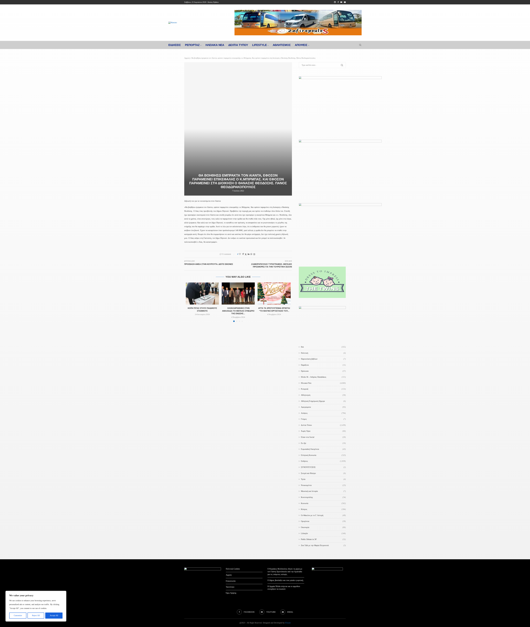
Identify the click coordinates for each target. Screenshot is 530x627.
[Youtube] (341, 2)
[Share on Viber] (254, 254)
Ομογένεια (323, 521)
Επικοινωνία (230, 581)
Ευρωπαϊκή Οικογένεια (323, 449)
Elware (288, 623)
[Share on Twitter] (246, 254)
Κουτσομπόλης (323, 497)
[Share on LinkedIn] (248, 254)
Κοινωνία (323, 503)
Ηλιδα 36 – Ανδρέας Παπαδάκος (323, 377)
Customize (18, 615)
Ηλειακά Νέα (323, 383)
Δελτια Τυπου (238, 44)
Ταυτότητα (230, 587)
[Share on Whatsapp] (251, 254)
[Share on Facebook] (243, 254)
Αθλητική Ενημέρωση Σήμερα (323, 401)
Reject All (36, 615)
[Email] (345, 2)
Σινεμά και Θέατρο (323, 473)
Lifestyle (259, 44)
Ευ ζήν (323, 443)
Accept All (54, 615)
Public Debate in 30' (323, 539)
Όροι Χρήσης (231, 593)
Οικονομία (323, 527)
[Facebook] (338, 2)
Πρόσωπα (323, 371)
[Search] (360, 45)
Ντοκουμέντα (323, 485)
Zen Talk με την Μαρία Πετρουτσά (323, 545)
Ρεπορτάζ (323, 389)
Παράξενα (323, 365)
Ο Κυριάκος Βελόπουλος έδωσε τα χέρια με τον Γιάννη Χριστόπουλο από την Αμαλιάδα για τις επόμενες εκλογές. (284, 571)
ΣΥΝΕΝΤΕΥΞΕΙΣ (323, 467)
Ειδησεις (174, 44)
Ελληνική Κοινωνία (323, 455)
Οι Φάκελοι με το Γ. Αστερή (323, 515)
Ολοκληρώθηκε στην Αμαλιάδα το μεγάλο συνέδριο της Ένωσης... (238, 311)
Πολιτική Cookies (233, 569)
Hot (323, 347)
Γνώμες (323, 419)
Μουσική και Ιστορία (323, 491)
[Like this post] (240, 254)
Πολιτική (323, 353)
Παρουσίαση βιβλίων (323, 359)
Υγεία (323, 479)
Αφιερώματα (323, 407)
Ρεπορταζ (192, 44)
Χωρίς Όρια (323, 431)
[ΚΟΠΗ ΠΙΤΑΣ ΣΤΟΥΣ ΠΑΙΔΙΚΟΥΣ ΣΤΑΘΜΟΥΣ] (202, 293)
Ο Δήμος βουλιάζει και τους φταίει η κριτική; (285, 580)
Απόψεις (301, 44)
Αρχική (187, 58)
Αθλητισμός (282, 44)
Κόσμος (323, 509)
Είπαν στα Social (323, 437)
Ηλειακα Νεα (215, 44)
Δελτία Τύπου (323, 425)
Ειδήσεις (323, 461)
